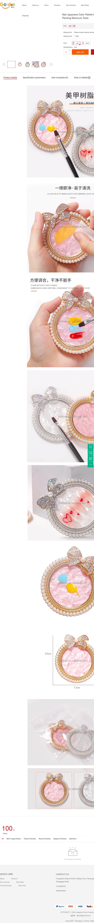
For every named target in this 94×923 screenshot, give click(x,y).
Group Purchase (6, 885)
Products (57, 5)
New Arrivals (71, 5)
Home (24, 5)
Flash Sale (22, 885)
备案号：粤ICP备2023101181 (80, 916)
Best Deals (85, 5)
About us (35, 5)
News (46, 5)
